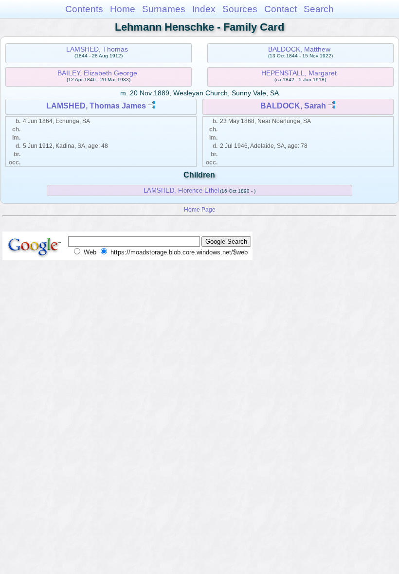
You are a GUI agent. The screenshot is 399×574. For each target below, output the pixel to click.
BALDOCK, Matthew (299, 49)
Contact (280, 9)
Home (122, 9)
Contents (84, 9)
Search (319, 9)
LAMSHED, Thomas (97, 49)
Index (204, 9)
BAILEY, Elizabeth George (97, 73)
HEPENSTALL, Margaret (299, 73)
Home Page (200, 209)
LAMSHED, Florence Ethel (181, 190)
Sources (239, 9)
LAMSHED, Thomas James (96, 106)
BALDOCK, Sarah (293, 106)
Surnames (163, 9)
